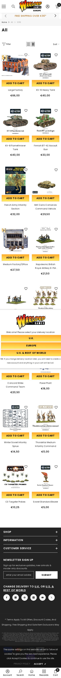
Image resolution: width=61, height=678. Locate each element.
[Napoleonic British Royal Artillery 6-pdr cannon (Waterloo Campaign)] (15, 299)
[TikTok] (33, 597)
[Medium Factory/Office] (15, 240)
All (12, 22)
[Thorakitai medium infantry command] (45, 418)
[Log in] (47, 6)
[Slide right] (55, 16)
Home (4, 22)
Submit (47, 575)
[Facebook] (6, 597)
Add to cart (15, 83)
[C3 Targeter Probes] (15, 477)
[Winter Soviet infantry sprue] (15, 418)
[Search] (13, 6)
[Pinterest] (24, 597)
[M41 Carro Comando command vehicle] (45, 180)
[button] (28, 44)
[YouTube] (42, 597)
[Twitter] (51, 597)
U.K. (37, 586)
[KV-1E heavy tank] (45, 65)
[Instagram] (15, 597)
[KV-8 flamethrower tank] (15, 121)
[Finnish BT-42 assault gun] (45, 121)
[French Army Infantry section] (15, 180)
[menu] (4, 6)
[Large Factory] (15, 65)
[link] (8, 672)
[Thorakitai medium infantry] (45, 299)
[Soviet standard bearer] (45, 477)
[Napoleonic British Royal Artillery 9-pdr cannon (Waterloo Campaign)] (45, 240)
